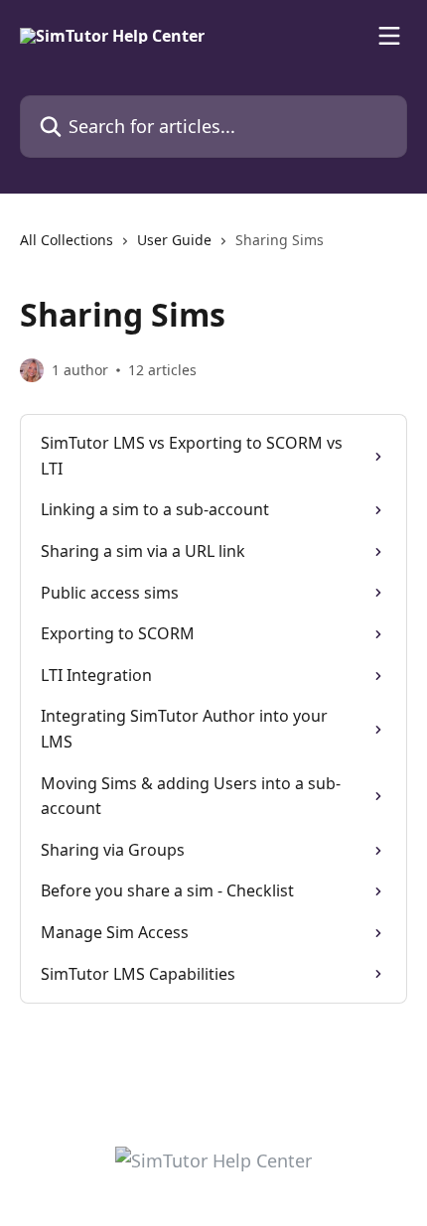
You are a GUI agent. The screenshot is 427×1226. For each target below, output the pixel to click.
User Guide (174, 239)
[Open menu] (389, 36)
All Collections (66, 239)
